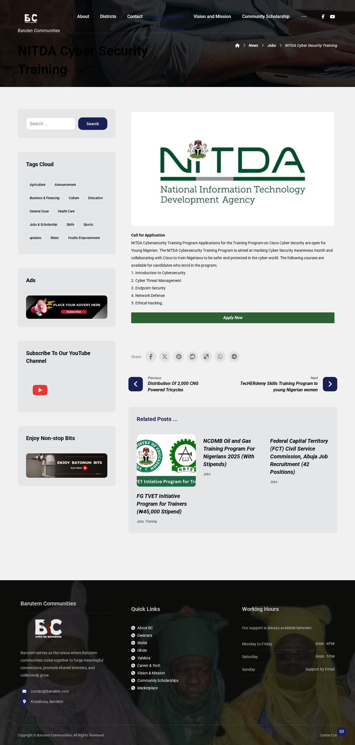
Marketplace (147, 688)
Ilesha (142, 643)
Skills (70, 225)
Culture (74, 198)
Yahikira (143, 658)
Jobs (140, 521)
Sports (88, 225)
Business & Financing (45, 198)
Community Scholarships (158, 680)
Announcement (65, 185)
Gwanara (144, 635)
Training (151, 521)
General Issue (39, 211)
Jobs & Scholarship (43, 225)
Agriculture (37, 185)
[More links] (304, 16)
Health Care (66, 211)
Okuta (142, 650)
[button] (323, 16)
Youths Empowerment (84, 238)
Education (95, 198)
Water (54, 238)
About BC (145, 628)
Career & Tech (148, 665)
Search (93, 124)
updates (35, 238)
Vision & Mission (151, 673)
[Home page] (237, 45)
